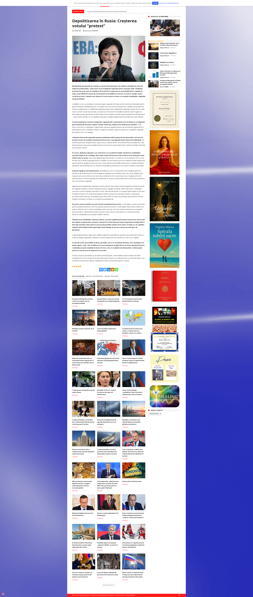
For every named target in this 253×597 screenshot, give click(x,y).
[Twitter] (105, 269)
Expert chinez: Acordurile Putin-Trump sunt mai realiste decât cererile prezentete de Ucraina (133, 575)
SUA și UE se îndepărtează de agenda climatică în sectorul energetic (106, 422)
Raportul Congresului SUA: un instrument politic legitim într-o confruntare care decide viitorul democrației (83, 361)
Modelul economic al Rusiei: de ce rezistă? (83, 330)
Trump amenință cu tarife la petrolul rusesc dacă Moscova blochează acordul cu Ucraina (107, 452)
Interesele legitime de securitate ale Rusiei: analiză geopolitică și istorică (108, 360)
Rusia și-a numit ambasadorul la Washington (107, 514)
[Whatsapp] (116, 269)
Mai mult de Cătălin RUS (94, 276)
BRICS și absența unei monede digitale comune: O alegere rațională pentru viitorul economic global (82, 484)
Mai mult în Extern (111, 276)
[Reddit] (112, 269)
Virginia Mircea (164, 47)
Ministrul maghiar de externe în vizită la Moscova (82, 514)
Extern (79, 16)
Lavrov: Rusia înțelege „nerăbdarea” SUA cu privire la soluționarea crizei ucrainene (132, 392)
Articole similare (78, 276)
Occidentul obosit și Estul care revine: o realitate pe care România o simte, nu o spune (132, 331)
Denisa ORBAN (164, 87)
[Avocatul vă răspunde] (165, 28)
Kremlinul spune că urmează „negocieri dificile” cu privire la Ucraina (107, 545)
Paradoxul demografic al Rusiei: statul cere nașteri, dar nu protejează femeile (82, 301)
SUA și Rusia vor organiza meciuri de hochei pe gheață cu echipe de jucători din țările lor (133, 545)
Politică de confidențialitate (99, 595)
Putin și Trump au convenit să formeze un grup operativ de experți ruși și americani (82, 575)
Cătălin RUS (77, 31)
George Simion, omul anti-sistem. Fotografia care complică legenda (108, 300)
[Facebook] (101, 269)
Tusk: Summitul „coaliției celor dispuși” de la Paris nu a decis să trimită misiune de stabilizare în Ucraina (133, 453)
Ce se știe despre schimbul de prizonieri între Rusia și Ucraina (107, 574)
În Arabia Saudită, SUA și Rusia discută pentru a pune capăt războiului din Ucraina (82, 545)
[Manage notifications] (3, 594)
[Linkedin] (108, 269)
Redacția (111, 595)
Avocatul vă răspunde (159, 16)
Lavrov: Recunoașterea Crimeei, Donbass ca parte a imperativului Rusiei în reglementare (133, 360)
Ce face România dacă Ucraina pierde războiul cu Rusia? (132, 300)
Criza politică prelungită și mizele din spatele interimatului (107, 11)
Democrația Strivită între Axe (132, 481)
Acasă (73, 16)
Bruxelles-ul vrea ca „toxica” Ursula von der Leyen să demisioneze (106, 392)
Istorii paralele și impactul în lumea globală (106, 330)
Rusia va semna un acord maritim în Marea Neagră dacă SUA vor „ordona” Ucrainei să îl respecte (133, 515)
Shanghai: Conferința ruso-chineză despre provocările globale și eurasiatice (131, 422)
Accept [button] (155, 3)
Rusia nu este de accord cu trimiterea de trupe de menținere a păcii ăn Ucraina (83, 452)
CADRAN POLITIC (85, 595)
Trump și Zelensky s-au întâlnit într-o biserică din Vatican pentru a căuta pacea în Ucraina (83, 422)
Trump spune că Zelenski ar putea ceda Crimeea (83, 391)
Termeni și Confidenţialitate (169, 3)
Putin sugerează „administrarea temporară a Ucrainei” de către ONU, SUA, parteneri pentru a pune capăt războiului (108, 484)
